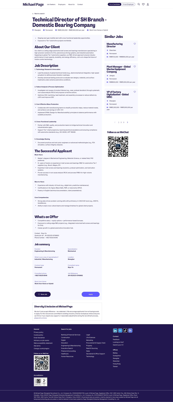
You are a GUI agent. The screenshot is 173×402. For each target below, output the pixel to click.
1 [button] (119, 122)
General (36, 329)
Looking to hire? (118, 342)
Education (64, 343)
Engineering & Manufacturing (45, 251)
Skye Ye (70, 267)
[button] (38, 13)
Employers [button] (61, 4)
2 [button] (121, 122)
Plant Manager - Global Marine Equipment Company (119, 69)
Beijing (115, 353)
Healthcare (64, 354)
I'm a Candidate (114, 4)
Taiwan (115, 366)
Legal (88, 335)
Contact (115, 336)
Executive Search (67, 348)
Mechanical (72, 251)
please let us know (40, 318)
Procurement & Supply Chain (95, 343)
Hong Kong (116, 364)
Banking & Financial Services (70, 335)
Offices (115, 350)
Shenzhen (116, 361)
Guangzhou (117, 356)
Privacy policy (38, 332)
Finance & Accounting (68, 351)
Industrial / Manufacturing (44, 259)
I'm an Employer (128, 4)
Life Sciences (90, 337)
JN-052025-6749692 (75, 275)
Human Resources (67, 356)
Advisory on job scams (41, 340)
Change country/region (41, 348)
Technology (90, 356)
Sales (88, 351)
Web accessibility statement (43, 343)
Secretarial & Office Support (95, 354)
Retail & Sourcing (92, 348)
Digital (63, 340)
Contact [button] (80, 4)
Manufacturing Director (115, 45)
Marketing (89, 340)
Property (89, 345)
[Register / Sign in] (148, 4)
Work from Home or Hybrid (44, 283)
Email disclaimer (39, 338)
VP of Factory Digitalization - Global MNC (118, 94)
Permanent (38, 267)
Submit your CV (118, 345)
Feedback (116, 339)
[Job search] (139, 4)
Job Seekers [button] (51, 4)
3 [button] (123, 122)
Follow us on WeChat (41, 353)
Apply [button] (91, 294)
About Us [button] (71, 4)
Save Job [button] (44, 294)
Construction (65, 337)
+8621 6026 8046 (41, 275)
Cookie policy (38, 335)
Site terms (37, 346)
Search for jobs (66, 329)
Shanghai (71, 259)
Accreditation (38, 375)
